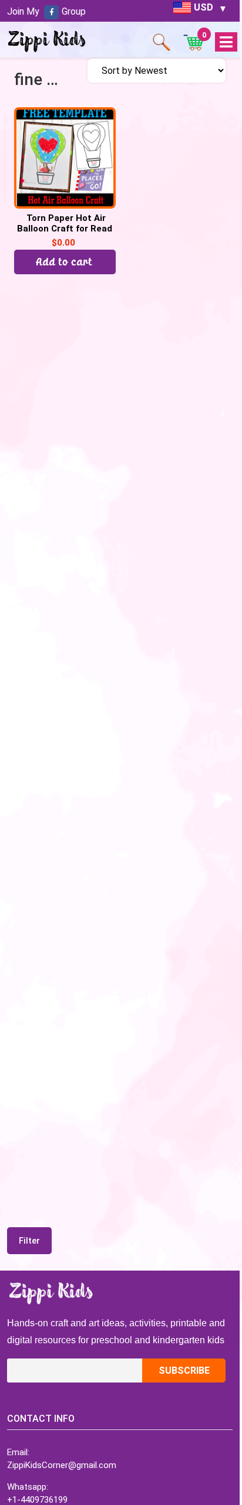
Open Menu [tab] (226, 42)
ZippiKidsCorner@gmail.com (61, 1465)
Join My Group (46, 11)
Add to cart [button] (64, 261)
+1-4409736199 (37, 1499)
